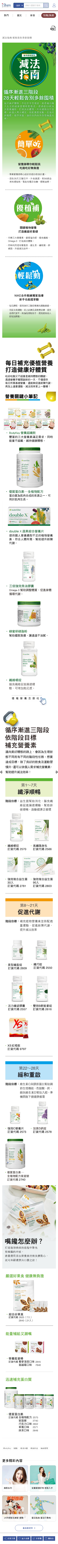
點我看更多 (28, 1528)
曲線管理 (44, 1448)
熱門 (6, 15)
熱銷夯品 (34, 1448)
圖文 (19, 15)
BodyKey (7, 1448)
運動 (16, 1448)
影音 (32, 15)
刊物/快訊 (48, 15)
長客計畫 (24, 1448)
